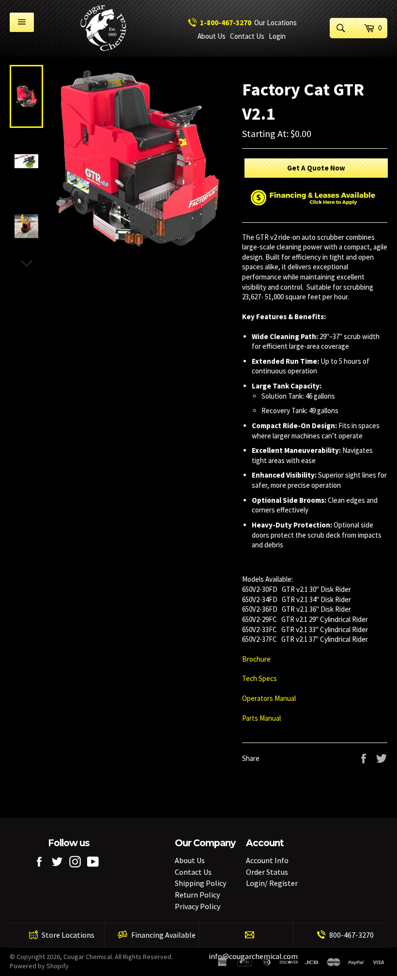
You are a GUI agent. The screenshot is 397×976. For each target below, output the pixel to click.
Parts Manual (262, 718)
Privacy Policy (197, 906)
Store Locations (68, 934)
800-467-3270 (351, 934)
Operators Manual (269, 698)
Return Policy (197, 894)
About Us (212, 36)
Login (277, 36)
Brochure (256, 659)
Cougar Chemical (87, 956)
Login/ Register (272, 883)
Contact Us (247, 36)
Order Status (267, 872)
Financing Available (163, 934)
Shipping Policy (200, 883)
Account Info (267, 860)
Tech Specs (259, 678)
